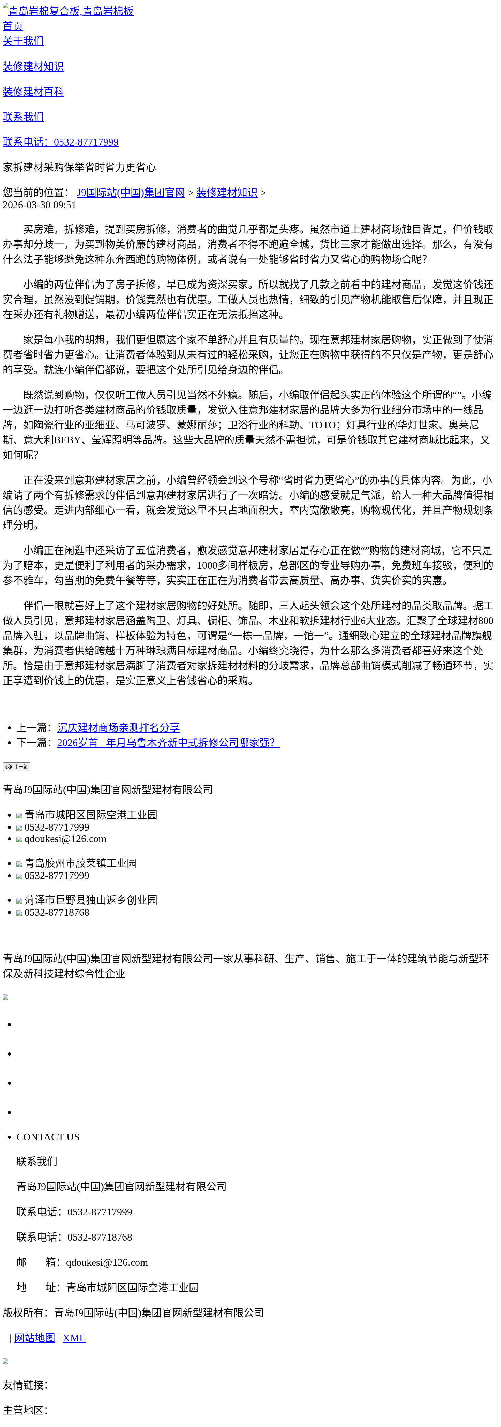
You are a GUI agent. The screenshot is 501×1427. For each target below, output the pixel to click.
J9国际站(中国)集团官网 (131, 192)
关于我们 (40, 1024)
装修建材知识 (227, 192)
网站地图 (34, 1337)
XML (74, 1337)
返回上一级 (16, 767)
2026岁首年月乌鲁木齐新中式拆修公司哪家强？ (168, 742)
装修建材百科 (52, 1082)
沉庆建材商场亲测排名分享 (118, 727)
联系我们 (40, 1112)
